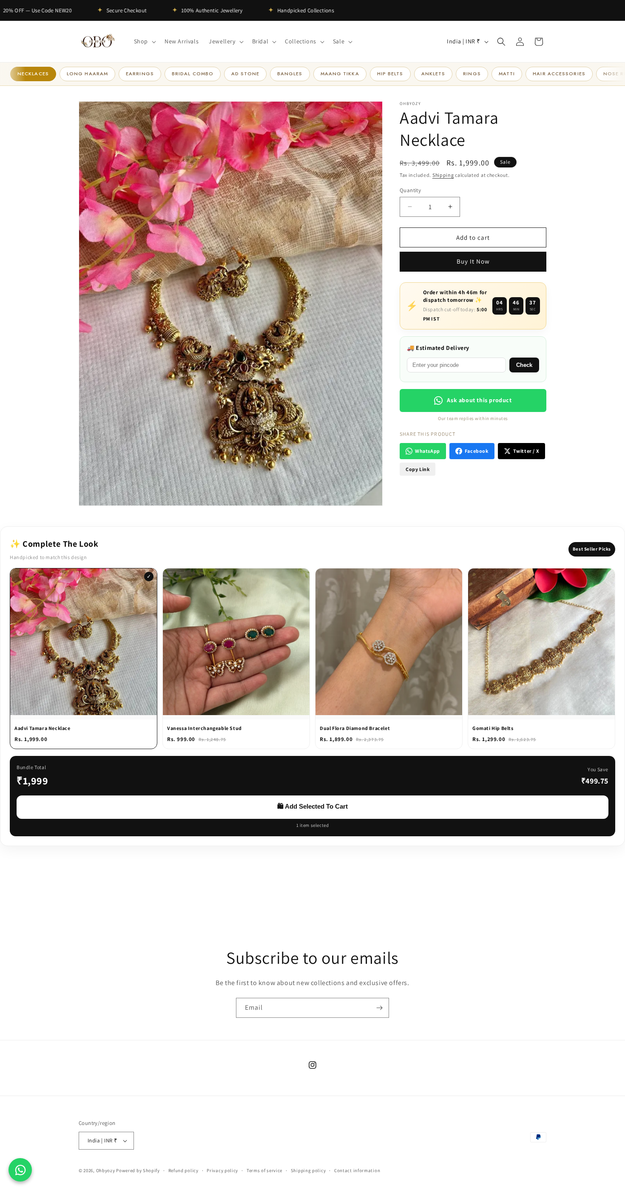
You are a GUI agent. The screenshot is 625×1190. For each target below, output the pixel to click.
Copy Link (417, 469)
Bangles (290, 73)
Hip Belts (390, 73)
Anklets (433, 73)
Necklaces (33, 73)
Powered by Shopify (138, 1170)
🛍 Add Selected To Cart (312, 806)
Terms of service (264, 1170)
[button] (144, 41)
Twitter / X (526, 451)
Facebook (477, 451)
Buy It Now (473, 261)
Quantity (410, 189)
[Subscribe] (379, 1008)
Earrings (140, 73)
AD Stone (245, 73)
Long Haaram (87, 73)
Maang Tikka (340, 73)
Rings (472, 73)
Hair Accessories (559, 73)
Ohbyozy (105, 1170)
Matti (507, 73)
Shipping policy (308, 1170)
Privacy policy (222, 1170)
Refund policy (183, 1170)
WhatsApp (427, 451)
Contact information (357, 1170)
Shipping (443, 175)
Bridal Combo (192, 73)
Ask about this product (479, 400)
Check (524, 365)
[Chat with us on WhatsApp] (20, 1169)
